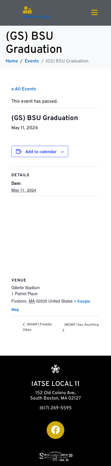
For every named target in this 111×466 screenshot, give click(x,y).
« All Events (23, 89)
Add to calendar (40, 151)
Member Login (37, 17)
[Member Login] (27, 9)
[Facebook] (55, 430)
